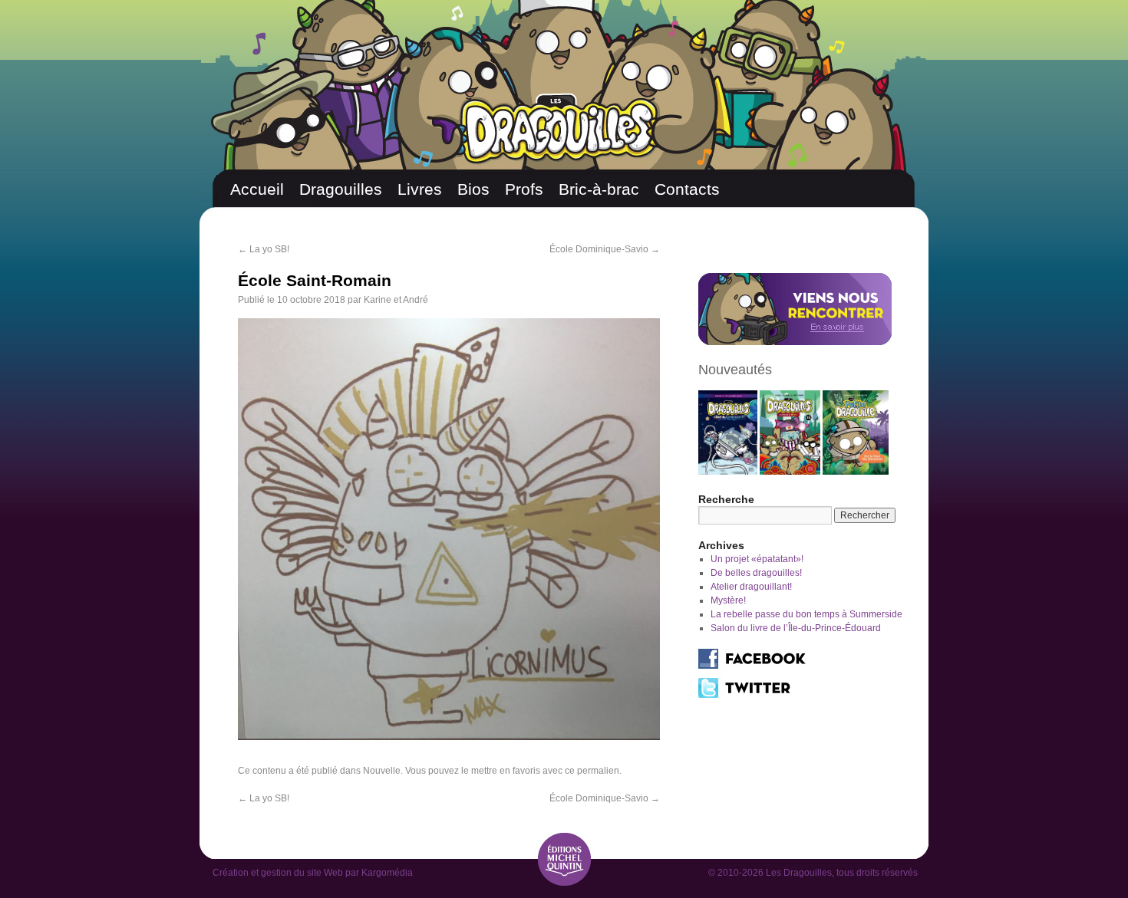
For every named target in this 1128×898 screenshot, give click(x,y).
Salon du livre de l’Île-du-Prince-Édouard (796, 628)
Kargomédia (387, 872)
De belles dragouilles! (756, 572)
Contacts (687, 189)
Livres (419, 189)
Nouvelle (382, 770)
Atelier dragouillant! (751, 586)
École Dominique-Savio (604, 249)
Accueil (257, 189)
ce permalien (592, 770)
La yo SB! (263, 249)
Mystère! (728, 600)
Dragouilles (340, 189)
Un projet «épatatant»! (757, 559)
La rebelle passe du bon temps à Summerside (806, 614)
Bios (473, 189)
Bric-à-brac (599, 189)
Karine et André (396, 299)
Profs (524, 189)
